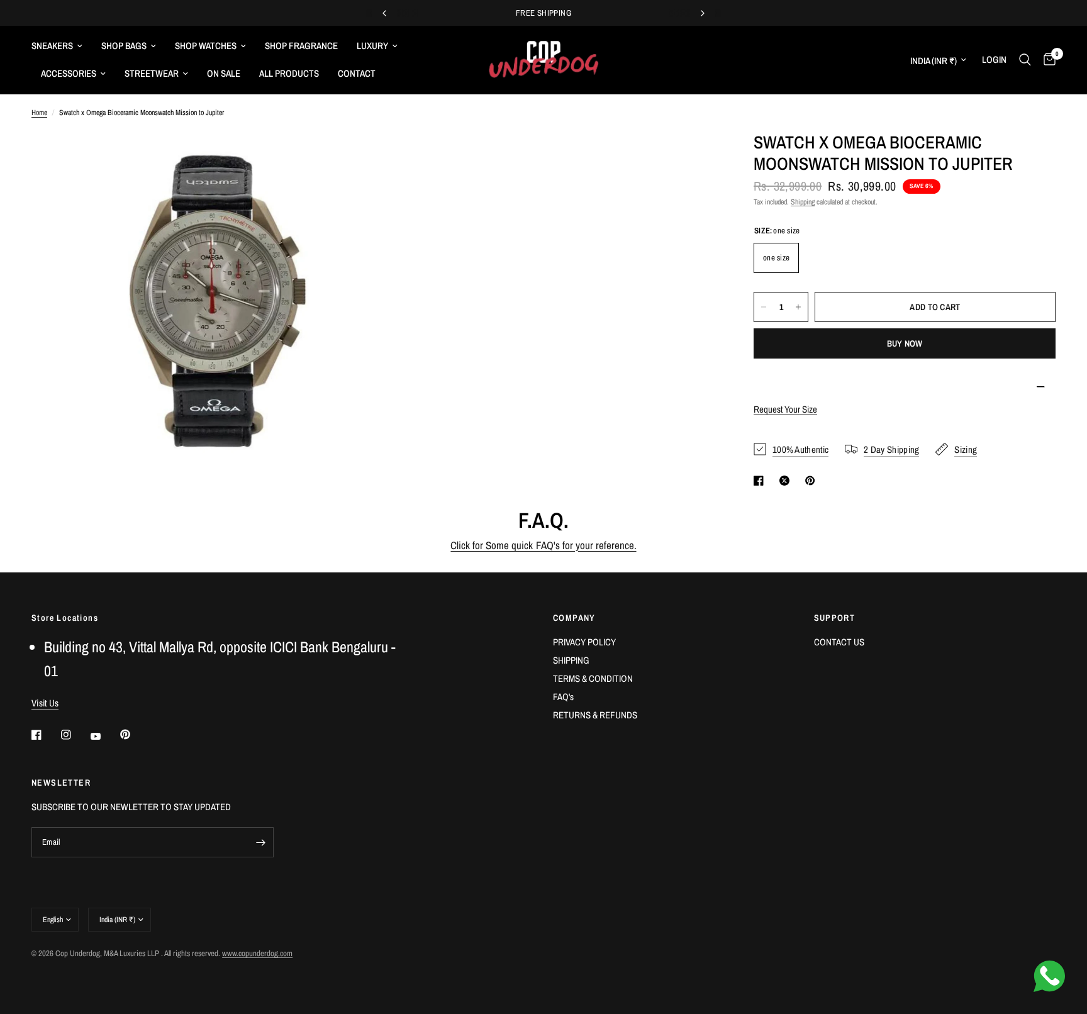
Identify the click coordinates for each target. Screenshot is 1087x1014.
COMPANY (574, 617)
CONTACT (357, 73)
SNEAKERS (52, 45)
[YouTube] (104, 736)
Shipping (803, 202)
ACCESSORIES (68, 73)
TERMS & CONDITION (593, 678)
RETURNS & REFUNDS (595, 715)
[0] (1046, 60)
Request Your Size (785, 409)
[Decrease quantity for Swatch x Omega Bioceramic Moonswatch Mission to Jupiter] (763, 306)
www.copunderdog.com (257, 953)
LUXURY (372, 45)
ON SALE (223, 73)
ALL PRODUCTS (289, 73)
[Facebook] (45, 735)
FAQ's (563, 696)
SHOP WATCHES (206, 45)
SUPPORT (835, 617)
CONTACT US (839, 642)
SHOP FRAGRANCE (301, 45)
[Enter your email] (261, 842)
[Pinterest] (134, 735)
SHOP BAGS (124, 45)
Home (39, 113)
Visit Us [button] (45, 703)
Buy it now (905, 343)
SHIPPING (571, 660)
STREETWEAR (152, 73)
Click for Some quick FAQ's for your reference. (543, 545)
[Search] (1025, 60)
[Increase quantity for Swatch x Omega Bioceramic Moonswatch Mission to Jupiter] (798, 306)
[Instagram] (75, 735)
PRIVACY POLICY (584, 642)
